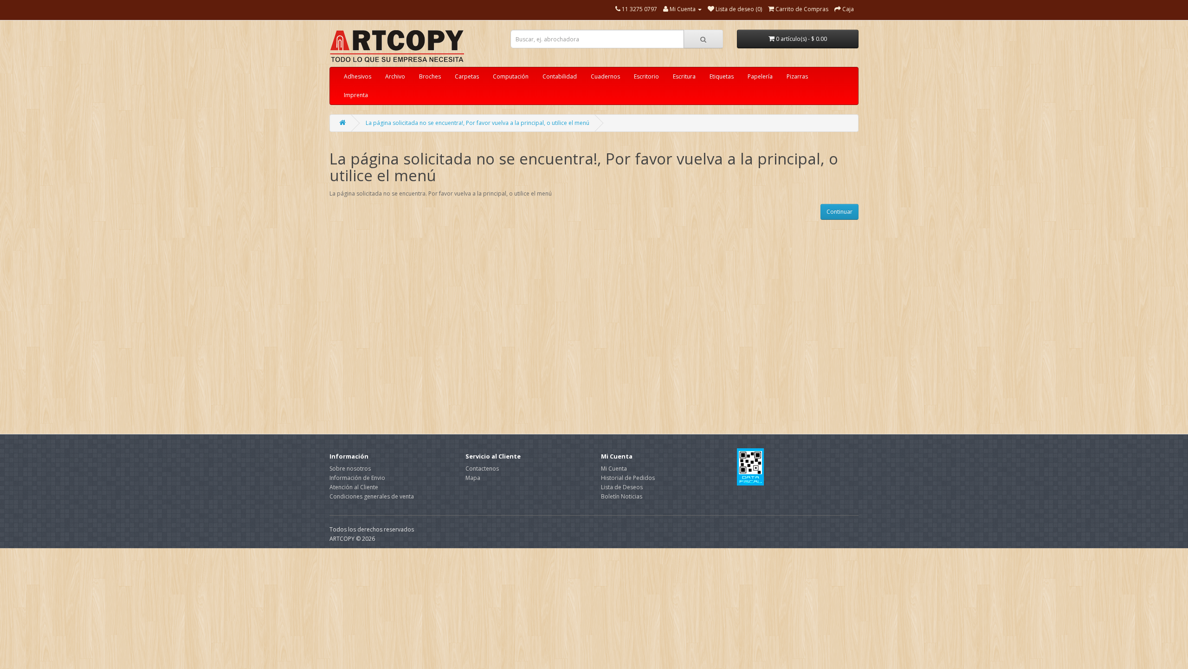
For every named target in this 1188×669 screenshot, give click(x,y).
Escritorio (646, 76)
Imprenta (356, 95)
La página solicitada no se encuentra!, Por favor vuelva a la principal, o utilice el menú (477, 123)
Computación (511, 76)
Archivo (395, 76)
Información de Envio (357, 478)
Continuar (839, 212)
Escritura (684, 76)
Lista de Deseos (622, 487)
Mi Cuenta (614, 468)
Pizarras (797, 76)
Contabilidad (559, 76)
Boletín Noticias (621, 496)
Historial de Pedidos (628, 478)
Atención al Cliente (353, 487)
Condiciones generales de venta (371, 496)
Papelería (760, 76)
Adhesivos (357, 76)
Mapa (472, 478)
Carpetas (467, 76)
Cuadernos (605, 76)
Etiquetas (722, 76)
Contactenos (482, 468)
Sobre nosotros (350, 468)
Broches (430, 76)
